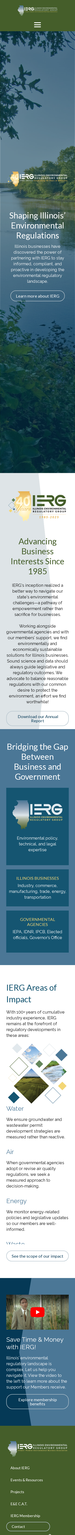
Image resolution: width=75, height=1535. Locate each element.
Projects (17, 1492)
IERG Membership (25, 1516)
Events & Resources (26, 1480)
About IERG (20, 1468)
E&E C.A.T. (18, 1504)
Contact (18, 1526)
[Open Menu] (37, 24)
